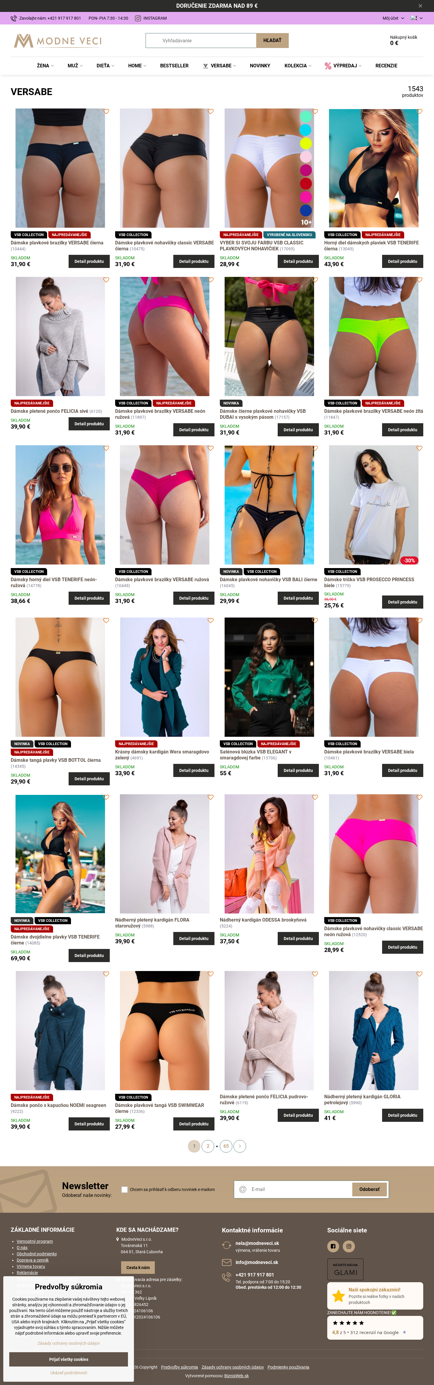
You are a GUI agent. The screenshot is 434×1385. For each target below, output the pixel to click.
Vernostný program (35, 1241)
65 (226, 1146)
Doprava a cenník (33, 1260)
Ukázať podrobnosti (68, 1372)
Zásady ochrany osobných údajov (233, 1367)
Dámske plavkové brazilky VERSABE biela (369, 752)
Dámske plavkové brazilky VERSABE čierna (57, 243)
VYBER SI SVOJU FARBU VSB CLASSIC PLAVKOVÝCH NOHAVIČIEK (261, 246)
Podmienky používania (288, 1367)
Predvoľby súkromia (179, 1367)
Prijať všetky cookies (68, 1359)
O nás (22, 1247)
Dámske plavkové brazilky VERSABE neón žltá (373, 411)
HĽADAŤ (272, 40)
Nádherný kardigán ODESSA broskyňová (263, 920)
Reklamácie (27, 1272)
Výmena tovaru (31, 1266)
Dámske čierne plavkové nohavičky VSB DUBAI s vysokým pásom (263, 414)
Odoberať (369, 1189)
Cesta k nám (138, 1267)
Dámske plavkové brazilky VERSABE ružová (162, 579)
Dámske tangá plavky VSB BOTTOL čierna (56, 760)
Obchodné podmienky (37, 1253)
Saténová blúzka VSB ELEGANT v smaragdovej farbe (255, 755)
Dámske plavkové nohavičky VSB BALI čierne (268, 579)
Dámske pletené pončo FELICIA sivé (49, 411)
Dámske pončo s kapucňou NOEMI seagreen (58, 1105)
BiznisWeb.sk (236, 1375)
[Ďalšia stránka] (240, 1146)
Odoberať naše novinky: (87, 1195)
